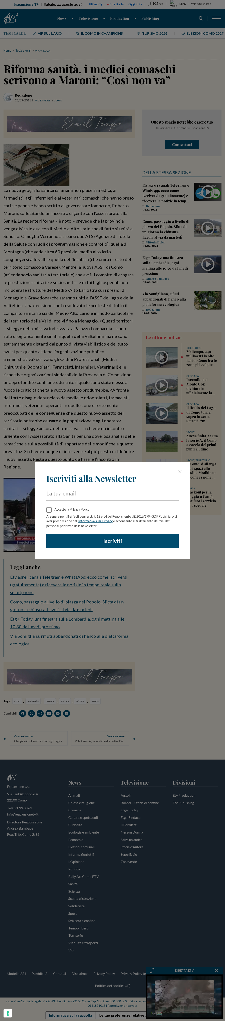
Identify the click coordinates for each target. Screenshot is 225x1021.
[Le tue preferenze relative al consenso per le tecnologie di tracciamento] (8, 1013)
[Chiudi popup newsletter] (180, 472)
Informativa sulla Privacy (95, 521)
